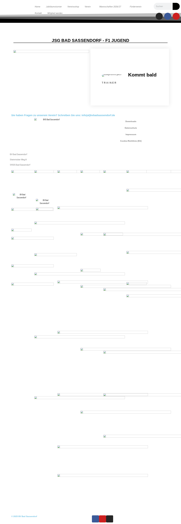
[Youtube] (176, 16)
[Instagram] (159, 16)
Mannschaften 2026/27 (110, 6)
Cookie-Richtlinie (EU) (131, 141)
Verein (88, 6)
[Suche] (176, 6)
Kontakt (38, 13)
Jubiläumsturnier (54, 6)
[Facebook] (167, 16)
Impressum (131, 134)
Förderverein (135, 6)
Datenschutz (131, 128)
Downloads (130, 121)
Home (37, 6)
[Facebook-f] (95, 518)
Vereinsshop (73, 6)
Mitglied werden (55, 13)
